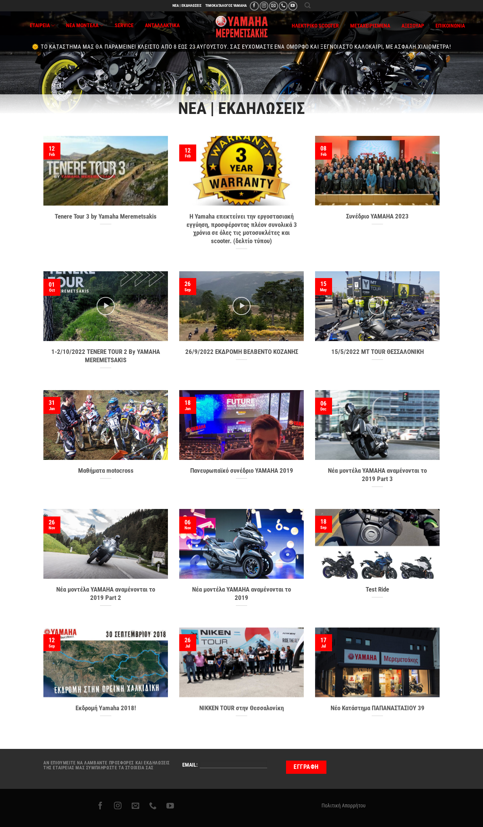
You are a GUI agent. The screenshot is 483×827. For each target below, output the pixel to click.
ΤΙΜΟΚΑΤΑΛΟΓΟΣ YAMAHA (226, 5)
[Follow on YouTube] (292, 6)
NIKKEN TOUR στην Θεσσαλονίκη (241, 708)
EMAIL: (190, 765)
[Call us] (283, 6)
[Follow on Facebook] (254, 6)
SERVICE (124, 25)
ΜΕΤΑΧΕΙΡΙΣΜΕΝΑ (370, 26)
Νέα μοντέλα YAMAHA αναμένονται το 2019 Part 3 (377, 475)
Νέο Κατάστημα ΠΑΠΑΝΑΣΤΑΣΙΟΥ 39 (378, 708)
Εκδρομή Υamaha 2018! (105, 708)
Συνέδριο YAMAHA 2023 (377, 216)
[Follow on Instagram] (264, 6)
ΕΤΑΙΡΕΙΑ (40, 25)
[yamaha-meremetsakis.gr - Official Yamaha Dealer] (241, 26)
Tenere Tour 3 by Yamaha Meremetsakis (106, 216)
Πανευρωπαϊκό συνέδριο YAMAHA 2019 (241, 470)
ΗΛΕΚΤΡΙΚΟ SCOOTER (315, 26)
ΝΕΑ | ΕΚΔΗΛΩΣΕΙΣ (187, 5)
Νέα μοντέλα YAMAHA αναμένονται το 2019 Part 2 (105, 593)
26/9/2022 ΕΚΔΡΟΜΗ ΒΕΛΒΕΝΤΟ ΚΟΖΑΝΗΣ (241, 351)
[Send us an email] (273, 6)
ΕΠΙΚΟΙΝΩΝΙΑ (450, 26)
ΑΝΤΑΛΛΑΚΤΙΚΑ (162, 25)
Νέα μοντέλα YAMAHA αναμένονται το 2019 (241, 593)
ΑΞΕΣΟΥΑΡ (412, 26)
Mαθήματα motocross (106, 470)
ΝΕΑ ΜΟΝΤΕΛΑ (82, 25)
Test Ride (377, 589)
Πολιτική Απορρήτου (343, 805)
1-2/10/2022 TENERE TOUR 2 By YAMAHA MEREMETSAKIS (105, 356)
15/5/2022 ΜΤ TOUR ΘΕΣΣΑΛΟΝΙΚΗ (377, 351)
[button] (308, 5)
